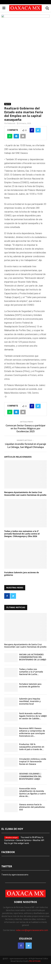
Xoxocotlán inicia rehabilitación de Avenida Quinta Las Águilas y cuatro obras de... (32, 792)
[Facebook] (21, 946)
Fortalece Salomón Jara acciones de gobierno (21, 573)
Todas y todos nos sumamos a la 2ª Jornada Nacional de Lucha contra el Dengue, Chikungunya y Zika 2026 (22, 534)
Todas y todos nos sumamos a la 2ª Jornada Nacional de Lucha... (31, 672)
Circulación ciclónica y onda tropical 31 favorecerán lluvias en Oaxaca (32, 761)
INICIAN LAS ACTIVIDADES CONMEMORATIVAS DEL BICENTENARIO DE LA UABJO (32, 657)
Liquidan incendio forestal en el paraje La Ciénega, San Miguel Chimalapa (25, 445)
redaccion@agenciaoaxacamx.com (32, 930)
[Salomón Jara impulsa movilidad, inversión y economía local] (11, 701)
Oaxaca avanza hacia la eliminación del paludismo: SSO (32, 807)
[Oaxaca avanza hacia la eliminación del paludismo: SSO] (11, 807)
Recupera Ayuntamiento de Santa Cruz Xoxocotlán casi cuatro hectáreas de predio (25, 493)
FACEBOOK (8, 852)
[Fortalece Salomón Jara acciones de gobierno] (11, 687)
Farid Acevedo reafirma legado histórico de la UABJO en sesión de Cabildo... (33, 716)
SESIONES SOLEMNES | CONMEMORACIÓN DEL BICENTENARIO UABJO (30, 776)
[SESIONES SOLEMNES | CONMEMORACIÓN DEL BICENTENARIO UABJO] (11, 776)
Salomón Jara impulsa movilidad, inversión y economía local (30, 701)
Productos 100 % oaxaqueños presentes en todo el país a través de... (31, 747)
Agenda (7, 104)
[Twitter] (29, 946)
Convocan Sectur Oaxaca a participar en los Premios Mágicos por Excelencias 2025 (25, 428)
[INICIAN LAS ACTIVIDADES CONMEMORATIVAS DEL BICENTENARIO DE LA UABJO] (11, 657)
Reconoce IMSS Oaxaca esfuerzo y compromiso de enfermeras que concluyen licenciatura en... (32, 732)
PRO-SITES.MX (35, 961)
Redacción (11, 123)
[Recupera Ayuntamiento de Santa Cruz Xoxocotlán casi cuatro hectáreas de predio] (25, 627)
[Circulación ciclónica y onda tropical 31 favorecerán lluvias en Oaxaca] (11, 762)
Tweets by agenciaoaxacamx (14, 875)
